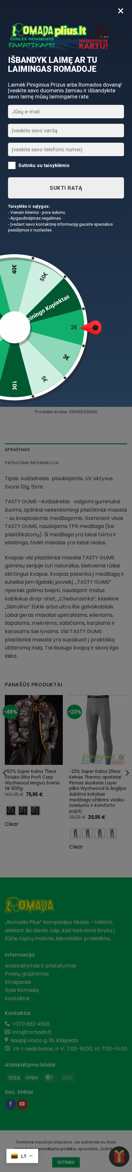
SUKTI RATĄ (66, 188)
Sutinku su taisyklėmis (44, 165)
